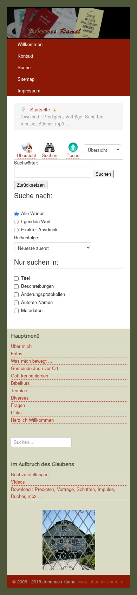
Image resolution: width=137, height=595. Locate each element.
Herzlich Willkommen (32, 419)
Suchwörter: (26, 163)
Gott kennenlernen (29, 375)
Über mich (21, 346)
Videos (18, 481)
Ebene (72, 155)
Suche (24, 67)
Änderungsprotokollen (43, 294)
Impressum (29, 90)
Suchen (49, 155)
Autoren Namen (37, 302)
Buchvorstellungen (29, 474)
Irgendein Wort (36, 221)
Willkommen (30, 44)
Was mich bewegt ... (31, 360)
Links (16, 412)
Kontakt (25, 55)
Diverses (20, 397)
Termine (19, 390)
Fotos (16, 353)
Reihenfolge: (26, 237)
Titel (25, 278)
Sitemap (26, 79)
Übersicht (26, 155)
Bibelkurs (20, 383)
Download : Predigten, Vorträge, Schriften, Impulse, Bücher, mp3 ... (63, 492)
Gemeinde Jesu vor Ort (34, 368)
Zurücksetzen (31, 184)
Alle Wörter (32, 213)
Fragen (18, 405)
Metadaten (32, 310)
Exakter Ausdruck (39, 229)
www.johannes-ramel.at (101, 581)
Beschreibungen (37, 286)
